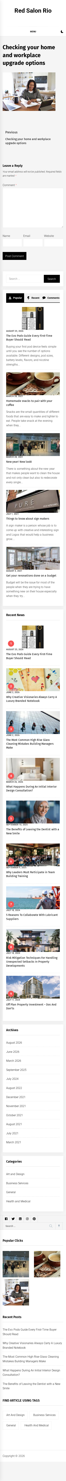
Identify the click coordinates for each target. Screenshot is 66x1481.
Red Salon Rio (33, 10)
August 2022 (14, 1088)
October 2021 (14, 1115)
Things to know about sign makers (27, 518)
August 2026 (14, 1042)
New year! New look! (19, 461)
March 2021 (13, 1142)
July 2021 (12, 1133)
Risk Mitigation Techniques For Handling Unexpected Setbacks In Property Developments (31, 961)
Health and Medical (18, 1201)
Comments (53, 297)
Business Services (17, 1183)
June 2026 (12, 1051)
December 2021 (16, 1097)
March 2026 (13, 1060)
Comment (10, 185)
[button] (62, 32)
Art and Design (15, 1174)
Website (49, 236)
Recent (35, 297)
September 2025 (16, 1070)
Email (26, 236)
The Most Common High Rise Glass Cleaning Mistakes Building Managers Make (30, 743)
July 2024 (12, 1079)
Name (6, 236)
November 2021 (16, 1106)
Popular (17, 297)
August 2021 (14, 1124)
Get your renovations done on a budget (31, 575)
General (11, 1192)
